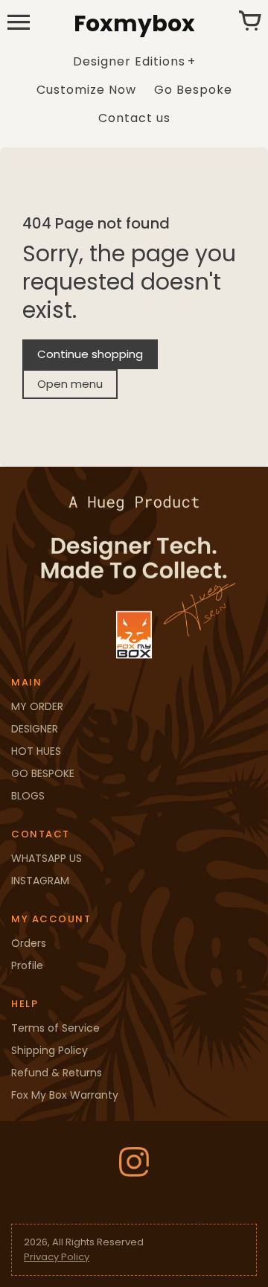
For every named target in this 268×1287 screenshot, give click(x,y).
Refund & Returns (56, 1072)
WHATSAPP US (46, 858)
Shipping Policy (49, 1050)
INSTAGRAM (40, 880)
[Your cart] (249, 22)
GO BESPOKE (42, 773)
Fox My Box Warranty (64, 1095)
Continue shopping (90, 354)
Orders (28, 943)
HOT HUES (36, 751)
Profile (27, 965)
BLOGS (28, 795)
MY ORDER (37, 706)
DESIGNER (34, 728)
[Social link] (134, 1162)
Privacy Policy (56, 1257)
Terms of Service (55, 1028)
